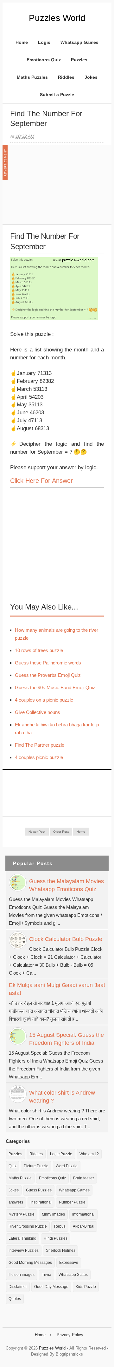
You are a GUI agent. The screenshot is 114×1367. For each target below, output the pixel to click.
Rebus (60, 1226)
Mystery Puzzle (22, 1214)
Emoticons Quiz (44, 59)
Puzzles (79, 59)
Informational (83, 1214)
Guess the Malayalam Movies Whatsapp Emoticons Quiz (66, 885)
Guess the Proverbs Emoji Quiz (48, 675)
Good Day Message (51, 1286)
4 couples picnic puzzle (39, 757)
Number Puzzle (72, 1202)
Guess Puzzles (39, 1190)
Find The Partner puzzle (39, 745)
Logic (44, 42)
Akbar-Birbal (83, 1226)
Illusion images (22, 1274)
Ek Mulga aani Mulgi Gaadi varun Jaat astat (57, 989)
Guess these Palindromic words (48, 662)
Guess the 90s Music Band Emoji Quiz (55, 687)
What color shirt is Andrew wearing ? (62, 1097)
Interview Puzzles (24, 1250)
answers (16, 1202)
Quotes (15, 1299)
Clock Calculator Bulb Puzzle (65, 939)
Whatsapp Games (79, 42)
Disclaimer (18, 1286)
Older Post (61, 831)
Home (22, 42)
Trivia (46, 1274)
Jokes (91, 77)
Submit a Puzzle (57, 94)
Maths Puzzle (20, 1178)
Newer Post (36, 831)
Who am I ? (89, 1154)
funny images (53, 1214)
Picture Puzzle (36, 1166)
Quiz (12, 1166)
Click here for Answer (41, 480)
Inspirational (41, 1202)
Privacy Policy (70, 1334)
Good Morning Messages (30, 1262)
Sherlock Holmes (60, 1250)
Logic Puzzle (61, 1154)
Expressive (68, 1262)
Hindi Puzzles (55, 1238)
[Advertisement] (57, 188)
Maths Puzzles (32, 77)
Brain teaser (83, 1178)
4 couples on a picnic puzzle (44, 700)
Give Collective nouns (37, 712)
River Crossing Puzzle (28, 1226)
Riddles (66, 77)
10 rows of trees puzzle (39, 650)
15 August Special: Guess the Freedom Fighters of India (66, 1039)
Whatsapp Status (73, 1274)
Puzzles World (57, 18)
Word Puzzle (67, 1166)
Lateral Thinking (22, 1238)
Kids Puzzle (86, 1286)
